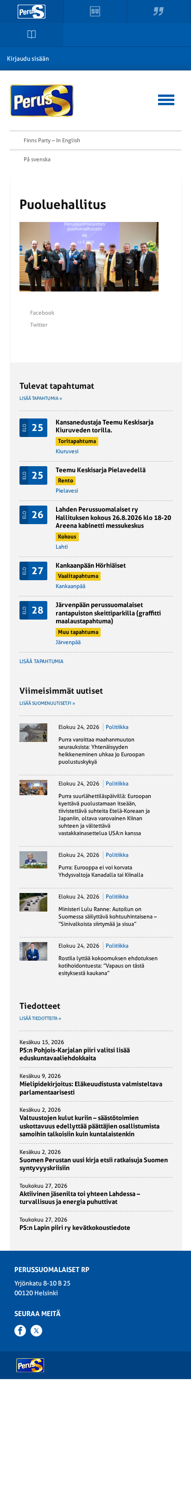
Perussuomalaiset (42, 100)
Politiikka (117, 727)
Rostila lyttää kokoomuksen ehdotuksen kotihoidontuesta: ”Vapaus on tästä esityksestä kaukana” (108, 965)
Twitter (38, 325)
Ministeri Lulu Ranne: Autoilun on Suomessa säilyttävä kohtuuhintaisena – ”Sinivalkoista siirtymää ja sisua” (107, 916)
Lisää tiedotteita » (40, 1018)
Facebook (42, 313)
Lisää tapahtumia (41, 662)
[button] (166, 98)
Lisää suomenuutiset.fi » (47, 703)
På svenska (37, 159)
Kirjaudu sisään (28, 58)
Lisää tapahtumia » (40, 398)
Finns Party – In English (52, 140)
